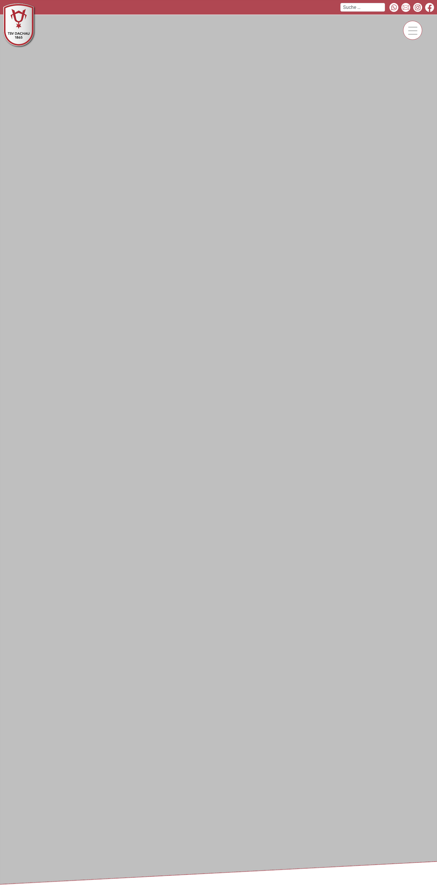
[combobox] (362, 7)
